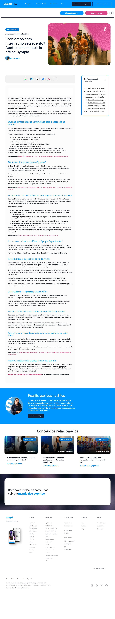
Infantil (47, 552)
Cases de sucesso (68, 537)
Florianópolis (33, 544)
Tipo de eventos (68, 530)
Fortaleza (32, 550)
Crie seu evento (68, 526)
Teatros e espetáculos (51, 528)
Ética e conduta (21, 579)
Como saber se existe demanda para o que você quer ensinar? (21, 459)
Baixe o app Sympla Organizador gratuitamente (25, 374)
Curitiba (32, 539)
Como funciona (68, 523)
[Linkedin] (91, 585)
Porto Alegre (33, 531)
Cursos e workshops (51, 531)
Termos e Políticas (10, 579)
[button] (12, 29)
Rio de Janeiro (33, 528)
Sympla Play (49, 523)
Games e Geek (49, 558)
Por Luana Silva (15, 58)
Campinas (32, 547)
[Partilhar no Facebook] (43, 79)
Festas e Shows (49, 525)
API (65, 546)
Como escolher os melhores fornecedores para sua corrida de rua (93, 460)
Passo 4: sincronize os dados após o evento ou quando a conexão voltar (97, 108)
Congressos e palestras (51, 534)
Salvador (32, 536)
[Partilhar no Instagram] (49, 79)
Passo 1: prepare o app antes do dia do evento (97, 100)
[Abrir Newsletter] (57, 4)
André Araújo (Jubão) (89, 466)
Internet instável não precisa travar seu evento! (96, 111)
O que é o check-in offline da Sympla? (96, 91)
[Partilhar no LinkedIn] (31, 79)
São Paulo (32, 523)
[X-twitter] (101, 585)
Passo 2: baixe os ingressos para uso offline (97, 103)
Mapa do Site (30, 579)
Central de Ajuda (101, 523)
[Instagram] (96, 585)
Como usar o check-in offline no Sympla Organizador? (96, 97)
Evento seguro (67, 549)
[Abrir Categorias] (32, 4)
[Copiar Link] (55, 79)
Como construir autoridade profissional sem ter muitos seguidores (53, 460)
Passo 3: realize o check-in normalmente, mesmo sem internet (97, 106)
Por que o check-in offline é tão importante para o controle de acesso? (97, 94)
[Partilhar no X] (37, 79)
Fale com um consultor (70, 541)
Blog (83, 529)
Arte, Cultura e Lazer (51, 550)
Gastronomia (49, 542)
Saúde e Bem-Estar (50, 547)
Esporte (48, 536)
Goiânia (32, 553)
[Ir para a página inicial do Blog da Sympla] (12, 4)
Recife (31, 542)
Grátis (47, 544)
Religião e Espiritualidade (52, 555)
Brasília (32, 534)
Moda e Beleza (49, 561)
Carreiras (84, 526)
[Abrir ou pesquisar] (111, 13)
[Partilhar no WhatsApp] (25, 79)
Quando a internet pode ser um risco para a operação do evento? (96, 88)
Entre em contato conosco (22, 588)
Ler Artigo (7, 436)
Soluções (66, 533)
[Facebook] (106, 585)
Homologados (67, 544)
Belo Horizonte (33, 526)
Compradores (100, 526)
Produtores (100, 529)
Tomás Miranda (14, 464)
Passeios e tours (50, 539)
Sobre (83, 523)
